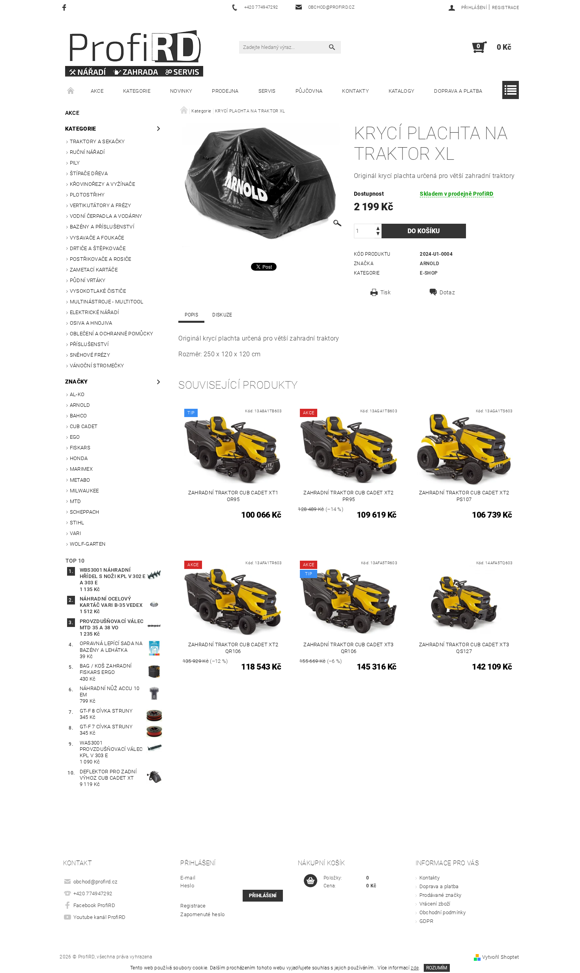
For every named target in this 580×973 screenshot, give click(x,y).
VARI (75, 533)
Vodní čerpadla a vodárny (106, 216)
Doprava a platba (458, 91)
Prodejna (225, 91)
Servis (267, 91)
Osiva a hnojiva (91, 323)
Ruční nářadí (87, 152)
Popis (191, 315)
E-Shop (429, 273)
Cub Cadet (84, 426)
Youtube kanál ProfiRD (99, 917)
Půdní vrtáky (88, 280)
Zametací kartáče (94, 270)
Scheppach (84, 512)
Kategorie (136, 91)
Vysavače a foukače (97, 238)
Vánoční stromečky (97, 366)
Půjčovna (309, 91)
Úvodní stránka (71, 91)
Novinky (181, 91)
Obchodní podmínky (442, 912)
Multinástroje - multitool (107, 302)
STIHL (77, 523)
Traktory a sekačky (97, 141)
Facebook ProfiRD (94, 905)
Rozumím (436, 968)
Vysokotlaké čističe (98, 291)
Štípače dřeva (89, 173)
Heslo (187, 886)
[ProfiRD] (134, 51)
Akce (97, 91)
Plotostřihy (87, 195)
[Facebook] (65, 7)
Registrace (505, 7)
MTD (75, 501)
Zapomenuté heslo (202, 914)
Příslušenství (89, 344)
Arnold (80, 405)
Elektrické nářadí (94, 312)
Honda (79, 458)
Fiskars (80, 448)
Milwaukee (84, 491)
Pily (75, 163)
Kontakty (355, 91)
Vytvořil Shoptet (500, 957)
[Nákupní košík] (310, 881)
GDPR (426, 921)
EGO (75, 437)
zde (415, 968)
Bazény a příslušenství (102, 227)
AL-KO (77, 394)
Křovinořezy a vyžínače (102, 184)
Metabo (80, 480)
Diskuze (222, 315)
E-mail (187, 878)
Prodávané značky (440, 895)
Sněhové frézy (90, 355)
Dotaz (447, 292)
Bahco (78, 416)
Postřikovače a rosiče (100, 259)
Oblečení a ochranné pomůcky (111, 334)
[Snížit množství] (378, 234)
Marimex (81, 469)
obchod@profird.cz (95, 882)
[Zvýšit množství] (378, 227)
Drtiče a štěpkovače (97, 248)
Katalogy (402, 91)
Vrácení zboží (435, 904)
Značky (76, 381)
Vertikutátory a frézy (100, 205)
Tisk (385, 292)
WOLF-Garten (88, 544)
